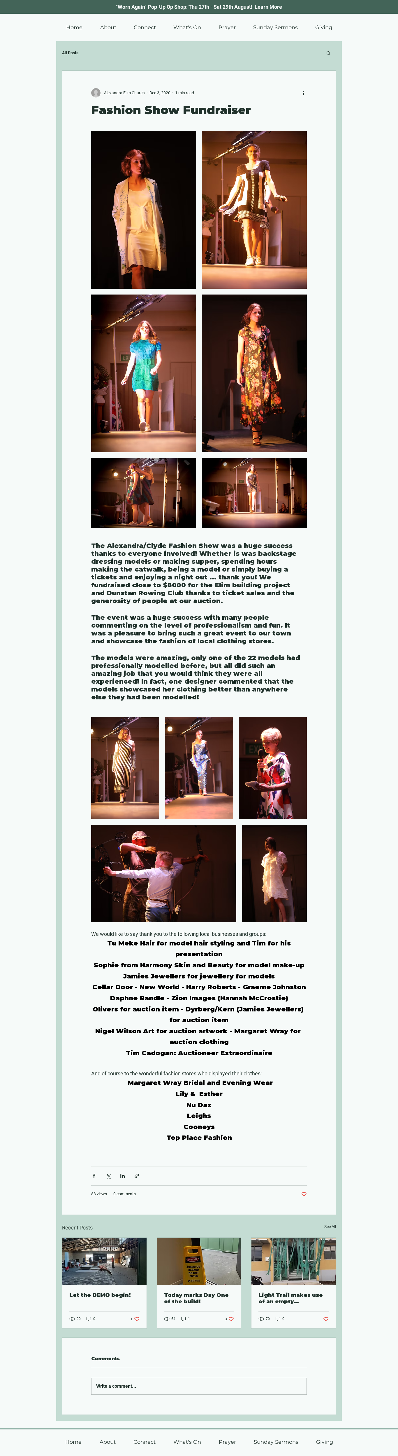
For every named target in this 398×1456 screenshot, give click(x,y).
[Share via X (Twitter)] (108, 1176)
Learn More (268, 7)
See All (330, 1226)
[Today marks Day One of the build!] (199, 1261)
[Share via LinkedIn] (122, 1176)
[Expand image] (143, 210)
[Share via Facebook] (94, 1176)
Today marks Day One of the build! (196, 1298)
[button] (186, 27)
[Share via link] (137, 1176)
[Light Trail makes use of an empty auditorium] (293, 1261)
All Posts (70, 52)
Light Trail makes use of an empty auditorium (290, 1298)
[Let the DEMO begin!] (104, 1261)
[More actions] (303, 92)
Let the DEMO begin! (100, 1295)
